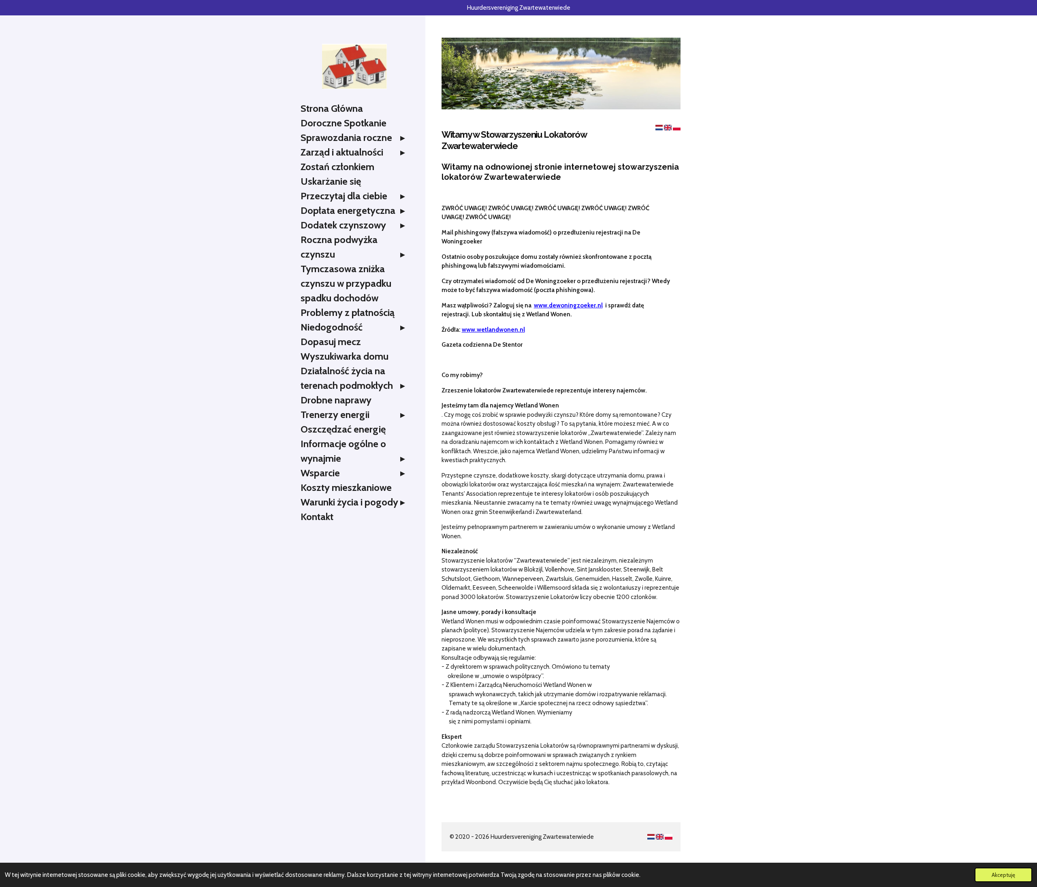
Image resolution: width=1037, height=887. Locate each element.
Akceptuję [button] (1003, 875)
